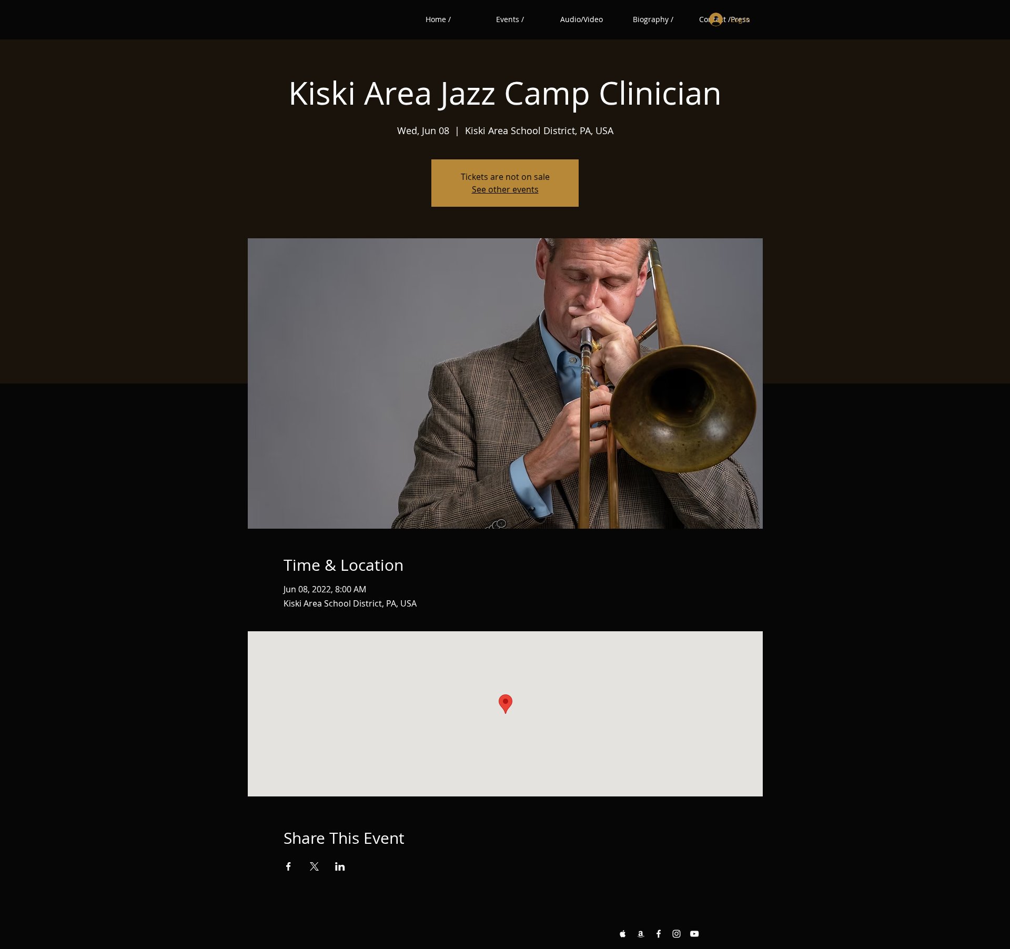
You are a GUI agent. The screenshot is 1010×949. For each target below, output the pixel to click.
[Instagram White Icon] (676, 933)
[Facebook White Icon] (658, 933)
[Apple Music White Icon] (623, 933)
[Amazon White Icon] (640, 933)
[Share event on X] (314, 866)
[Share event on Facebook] (289, 866)
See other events (505, 189)
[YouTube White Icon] (694, 933)
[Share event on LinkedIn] (340, 866)
